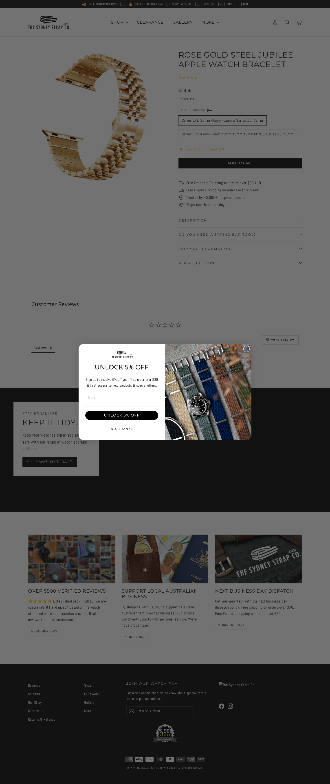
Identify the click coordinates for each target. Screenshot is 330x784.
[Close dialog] (246, 349)
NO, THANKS (122, 428)
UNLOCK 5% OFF (122, 415)
